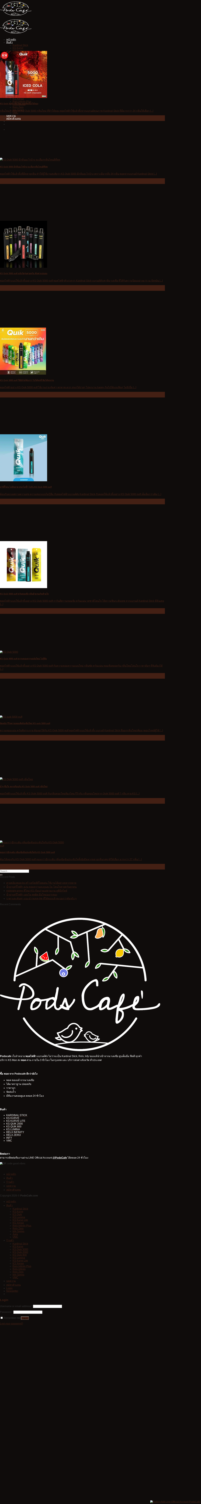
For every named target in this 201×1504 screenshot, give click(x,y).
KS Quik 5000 (20, 1249)
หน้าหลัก (11, 39)
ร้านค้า (10, 1182)
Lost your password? (11, 1323)
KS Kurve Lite (20, 1220)
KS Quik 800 (20, 1255)
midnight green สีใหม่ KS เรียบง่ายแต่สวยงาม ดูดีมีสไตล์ (36, 890)
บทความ (11, 115)
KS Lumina (19, 1217)
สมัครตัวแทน (13, 118)
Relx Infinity (19, 1269)
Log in (25, 1318)
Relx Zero (18, 107)
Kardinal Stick (20, 45)
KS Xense (18, 98)
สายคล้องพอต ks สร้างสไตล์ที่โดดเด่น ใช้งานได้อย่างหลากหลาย (41, 883)
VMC (15, 113)
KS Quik (17, 1214)
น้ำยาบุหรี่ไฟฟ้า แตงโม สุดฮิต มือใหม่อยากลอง (31, 894)
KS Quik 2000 (20, 1252)
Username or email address (16, 1306)
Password (6, 1312)
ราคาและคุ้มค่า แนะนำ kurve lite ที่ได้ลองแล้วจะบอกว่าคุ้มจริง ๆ (41, 898)
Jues (15, 1234)
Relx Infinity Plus (22, 101)
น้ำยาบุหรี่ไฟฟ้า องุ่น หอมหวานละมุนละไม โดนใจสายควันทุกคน (41, 886)
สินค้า (9, 42)
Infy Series (18, 1231)
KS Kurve (18, 48)
